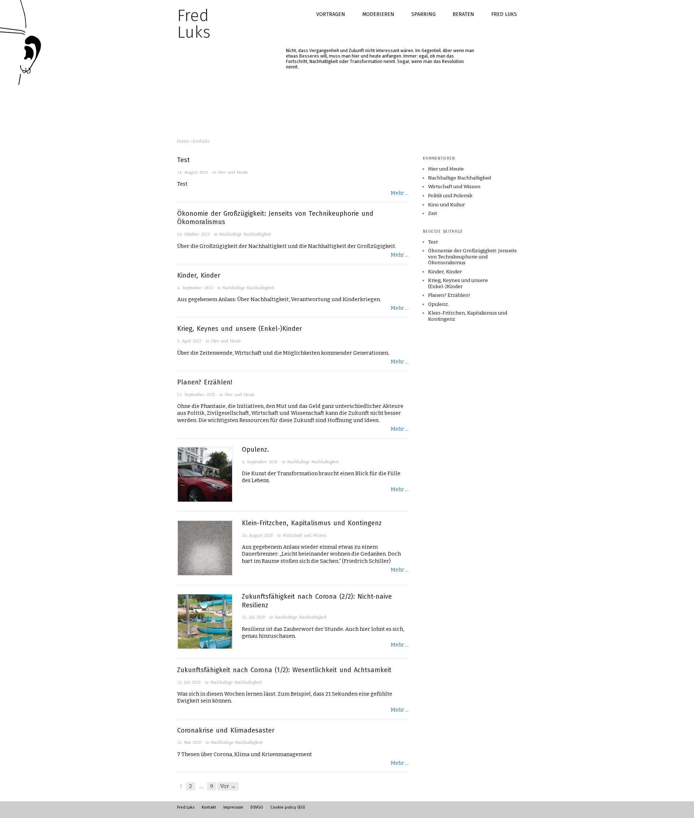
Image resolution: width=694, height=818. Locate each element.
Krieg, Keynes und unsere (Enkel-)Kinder (239, 329)
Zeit (432, 213)
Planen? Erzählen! (204, 382)
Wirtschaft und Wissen (304, 535)
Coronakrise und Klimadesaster (225, 730)
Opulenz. (255, 450)
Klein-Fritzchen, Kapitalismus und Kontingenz (312, 523)
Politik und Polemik (450, 196)
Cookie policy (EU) (287, 807)
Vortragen (330, 14)
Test (183, 160)
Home (183, 141)
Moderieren (378, 14)
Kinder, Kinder (198, 275)
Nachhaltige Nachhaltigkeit (245, 234)
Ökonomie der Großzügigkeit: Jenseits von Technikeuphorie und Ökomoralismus (472, 257)
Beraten (463, 14)
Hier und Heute (233, 172)
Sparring (423, 14)
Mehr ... (399, 193)
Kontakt (209, 807)
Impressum (233, 807)
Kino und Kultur (446, 205)
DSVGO (256, 807)
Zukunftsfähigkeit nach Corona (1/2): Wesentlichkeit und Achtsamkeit (284, 670)
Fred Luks (504, 14)
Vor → (228, 786)
